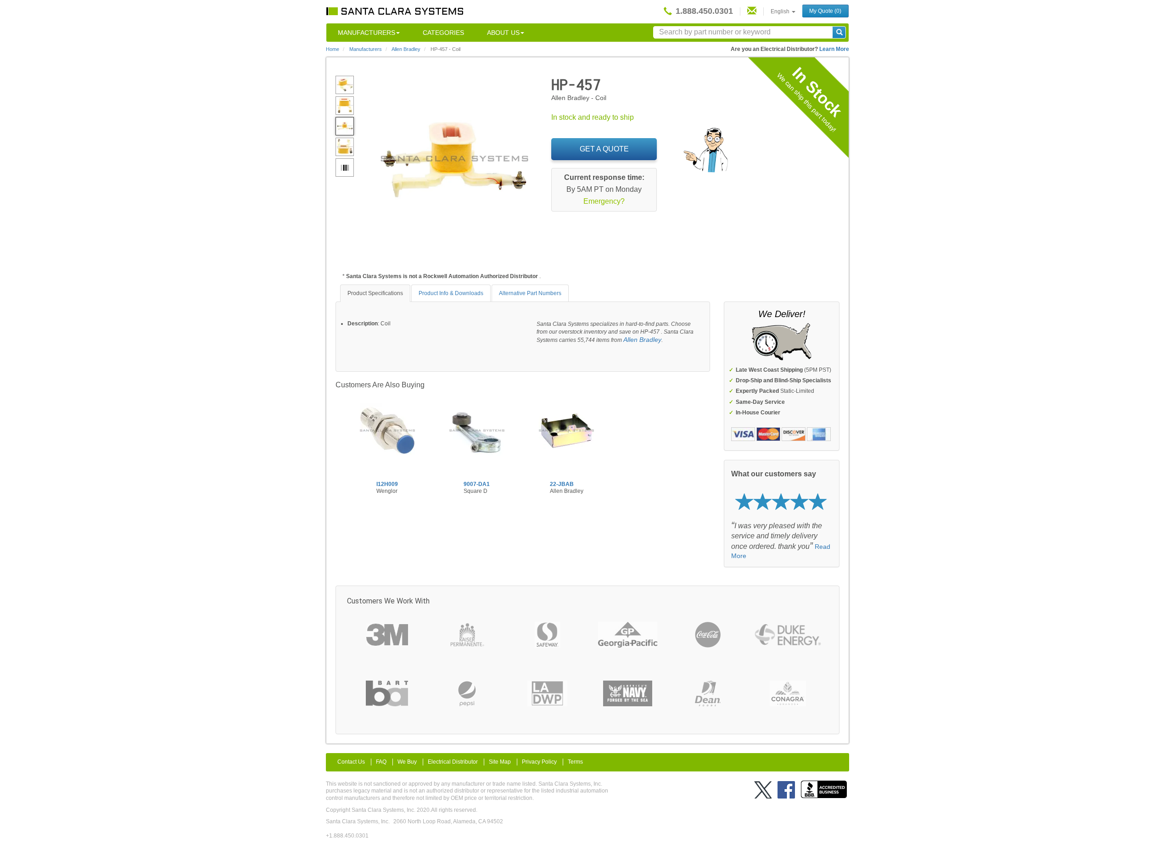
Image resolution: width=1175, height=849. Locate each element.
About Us (503, 32)
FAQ (381, 762)
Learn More (834, 49)
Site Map (500, 762)
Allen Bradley (642, 339)
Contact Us (351, 762)
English (781, 11)
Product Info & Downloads (451, 293)
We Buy (407, 762)
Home (332, 49)
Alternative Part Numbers (530, 293)
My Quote (825, 11)
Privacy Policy (539, 762)
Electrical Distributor (453, 762)
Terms (575, 762)
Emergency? (604, 201)
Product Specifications (375, 293)
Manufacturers (366, 32)
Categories (443, 32)
